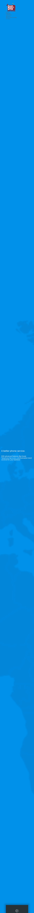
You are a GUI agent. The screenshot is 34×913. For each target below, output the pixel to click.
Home (7, 12)
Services (8, 16)
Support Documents (11, 17)
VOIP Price (8, 14)
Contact (8, 18)
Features (8, 13)
